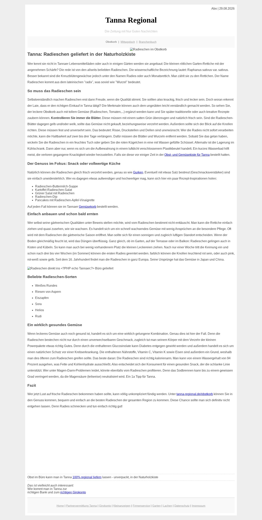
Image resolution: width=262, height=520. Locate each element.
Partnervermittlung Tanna (81, 505)
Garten (156, 505)
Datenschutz (181, 505)
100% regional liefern (87, 477)
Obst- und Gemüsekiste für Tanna (187, 154)
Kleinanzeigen (121, 505)
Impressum (198, 505)
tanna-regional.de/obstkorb (194, 394)
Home (60, 505)
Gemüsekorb (87, 206)
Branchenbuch (148, 41)
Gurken (138, 172)
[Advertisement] (131, 442)
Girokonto (105, 505)
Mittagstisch (128, 41)
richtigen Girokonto (73, 492)
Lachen (167, 505)
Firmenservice (141, 505)
